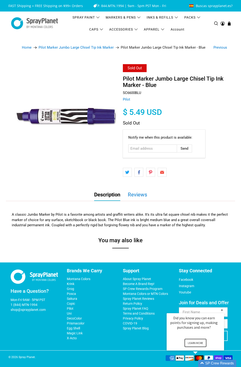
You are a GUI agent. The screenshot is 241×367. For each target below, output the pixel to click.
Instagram (186, 286)
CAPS (93, 29)
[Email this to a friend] (162, 172)
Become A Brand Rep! (138, 284)
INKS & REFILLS (160, 17)
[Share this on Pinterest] (150, 172)
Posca (71, 294)
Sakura (72, 299)
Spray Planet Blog (136, 328)
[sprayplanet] (34, 23)
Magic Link (75, 333)
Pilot (126, 99)
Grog (70, 289)
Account (178, 29)
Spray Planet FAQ (135, 308)
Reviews (137, 195)
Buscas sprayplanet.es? (214, 6)
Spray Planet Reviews (138, 299)
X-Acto (72, 338)
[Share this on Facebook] (138, 172)
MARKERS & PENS (121, 17)
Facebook (186, 279)
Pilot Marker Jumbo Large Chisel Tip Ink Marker (76, 47)
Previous (220, 47)
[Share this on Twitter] (127, 172)
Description (107, 195)
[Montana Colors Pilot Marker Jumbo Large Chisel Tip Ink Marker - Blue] (66, 116)
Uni (69, 313)
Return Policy (132, 303)
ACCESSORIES (121, 29)
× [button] (222, 310)
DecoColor (74, 318)
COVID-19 (130, 323)
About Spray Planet (137, 279)
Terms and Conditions (139, 313)
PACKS (190, 17)
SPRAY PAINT (83, 17)
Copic (71, 303)
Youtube (185, 292)
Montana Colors (78, 279)
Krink (70, 284)
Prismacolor (75, 323)
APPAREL (152, 29)
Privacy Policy (133, 318)
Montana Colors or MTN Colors (145, 294)
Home (27, 47)
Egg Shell (73, 328)
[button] (201, 363)
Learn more (195, 343)
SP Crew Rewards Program (142, 289)
